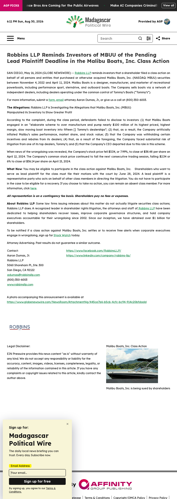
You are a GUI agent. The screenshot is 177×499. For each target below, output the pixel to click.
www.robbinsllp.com (20, 284)
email (60, 100)
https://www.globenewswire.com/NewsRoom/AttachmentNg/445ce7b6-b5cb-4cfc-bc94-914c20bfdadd (77, 302)
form (52, 100)
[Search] (140, 38)
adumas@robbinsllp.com (23, 275)
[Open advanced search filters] (148, 38)
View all (168, 5)
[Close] (67, 424)
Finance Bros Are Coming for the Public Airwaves (59, 5)
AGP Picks (11, 5)
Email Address (20, 466)
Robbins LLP (83, 73)
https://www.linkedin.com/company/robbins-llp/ (98, 255)
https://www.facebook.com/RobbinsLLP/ (93, 250)
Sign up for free (37, 481)
